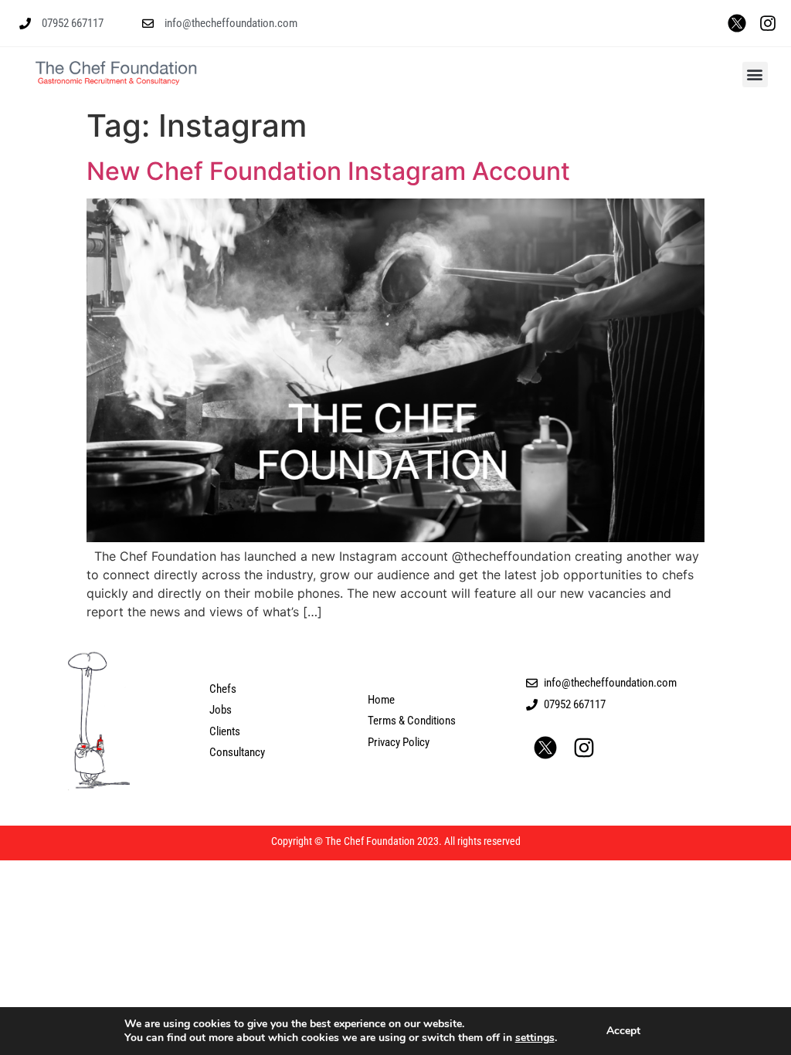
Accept (623, 1030)
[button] (755, 74)
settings (535, 1038)
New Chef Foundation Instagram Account (328, 171)
